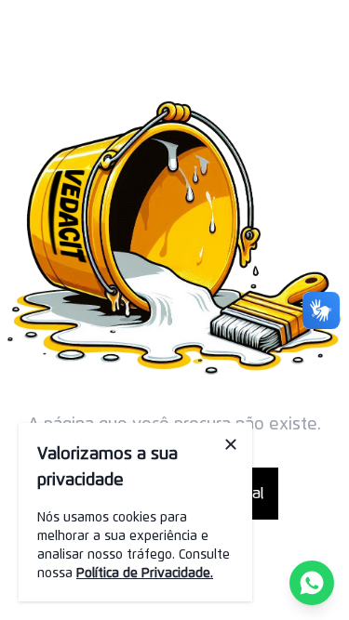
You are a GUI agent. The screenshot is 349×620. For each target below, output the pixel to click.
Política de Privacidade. (144, 573)
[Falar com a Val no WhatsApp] (311, 583)
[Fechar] (230, 444)
